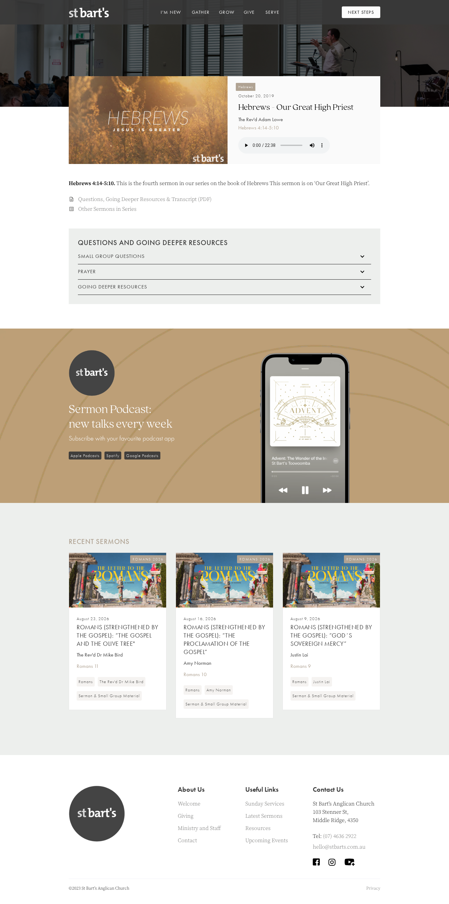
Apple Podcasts (85, 455)
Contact (187, 840)
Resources (258, 828)
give (249, 12)
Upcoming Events (266, 840)
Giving (185, 816)
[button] (171, 12)
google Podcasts (142, 455)
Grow (227, 12)
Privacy (373, 888)
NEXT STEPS (361, 12)
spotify (112, 455)
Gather (201, 12)
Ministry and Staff (199, 828)
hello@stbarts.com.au (339, 846)
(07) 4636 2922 (339, 836)
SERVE (272, 12)
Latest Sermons (264, 816)
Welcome (189, 803)
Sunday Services (264, 803)
